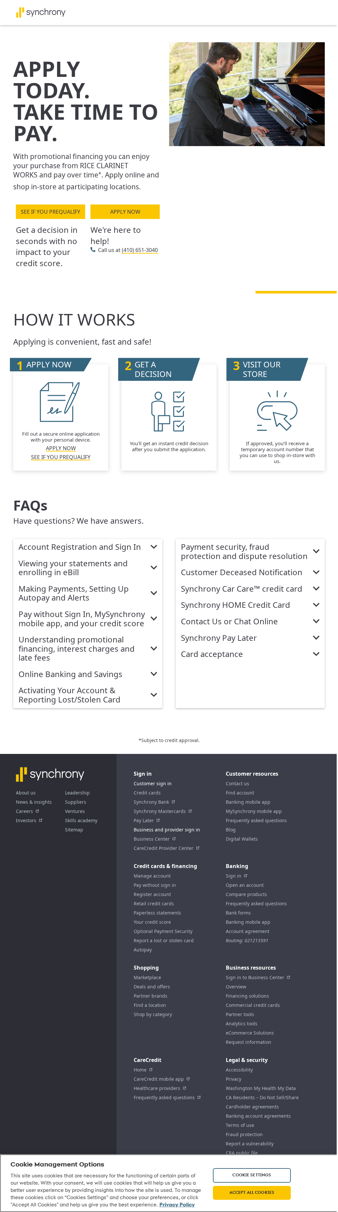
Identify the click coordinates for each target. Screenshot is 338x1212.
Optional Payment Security (163, 931)
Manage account (152, 876)
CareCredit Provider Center (163, 848)
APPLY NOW (125, 211)
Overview (236, 986)
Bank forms (238, 913)
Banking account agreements (258, 1116)
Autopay (143, 950)
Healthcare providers (157, 1088)
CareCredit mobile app (159, 1079)
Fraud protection (244, 1134)
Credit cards (147, 793)
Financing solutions (247, 996)
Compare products (246, 894)
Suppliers (75, 802)
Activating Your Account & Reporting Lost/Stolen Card (69, 695)
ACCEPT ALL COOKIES (251, 1193)
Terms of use (240, 1125)
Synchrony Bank (151, 802)
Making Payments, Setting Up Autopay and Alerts (73, 593)
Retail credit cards (154, 903)
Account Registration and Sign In (79, 547)
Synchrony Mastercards (160, 811)
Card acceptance (212, 654)
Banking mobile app (248, 802)
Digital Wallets (242, 839)
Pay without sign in (155, 885)
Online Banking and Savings (70, 674)
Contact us (237, 783)
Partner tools (240, 1014)
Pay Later (144, 820)
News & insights (34, 802)
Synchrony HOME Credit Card (235, 605)
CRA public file (242, 1153)
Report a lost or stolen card (164, 940)
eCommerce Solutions (250, 1033)
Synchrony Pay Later (219, 638)
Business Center (152, 839)
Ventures (75, 811)
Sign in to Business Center (255, 977)
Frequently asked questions (256, 820)
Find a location (150, 1005)
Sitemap (74, 829)
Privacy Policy (177, 1205)
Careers (24, 811)
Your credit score (152, 922)
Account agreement (247, 931)
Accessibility (239, 1070)
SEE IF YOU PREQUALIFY (50, 211)
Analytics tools (241, 1023)
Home (140, 1070)
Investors (26, 820)
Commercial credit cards (253, 1005)
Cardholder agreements (252, 1106)
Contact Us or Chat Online (229, 622)
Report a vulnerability (250, 1143)
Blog (231, 829)
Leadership (77, 793)
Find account (240, 793)
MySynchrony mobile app (254, 811)
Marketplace (147, 977)
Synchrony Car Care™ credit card (241, 589)
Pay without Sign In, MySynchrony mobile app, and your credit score (81, 618)
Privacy (233, 1079)
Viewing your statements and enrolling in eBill (73, 568)
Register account (152, 894)
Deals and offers (152, 986)
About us (26, 793)
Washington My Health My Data (261, 1088)
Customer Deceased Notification (241, 572)
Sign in (233, 876)
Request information (248, 1042)
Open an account (245, 885)
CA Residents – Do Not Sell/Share (262, 1097)
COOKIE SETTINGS (251, 1175)
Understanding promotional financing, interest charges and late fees (76, 649)
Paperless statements (157, 913)
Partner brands (150, 996)
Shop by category (153, 1014)
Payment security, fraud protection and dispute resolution (244, 551)
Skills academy (81, 820)
